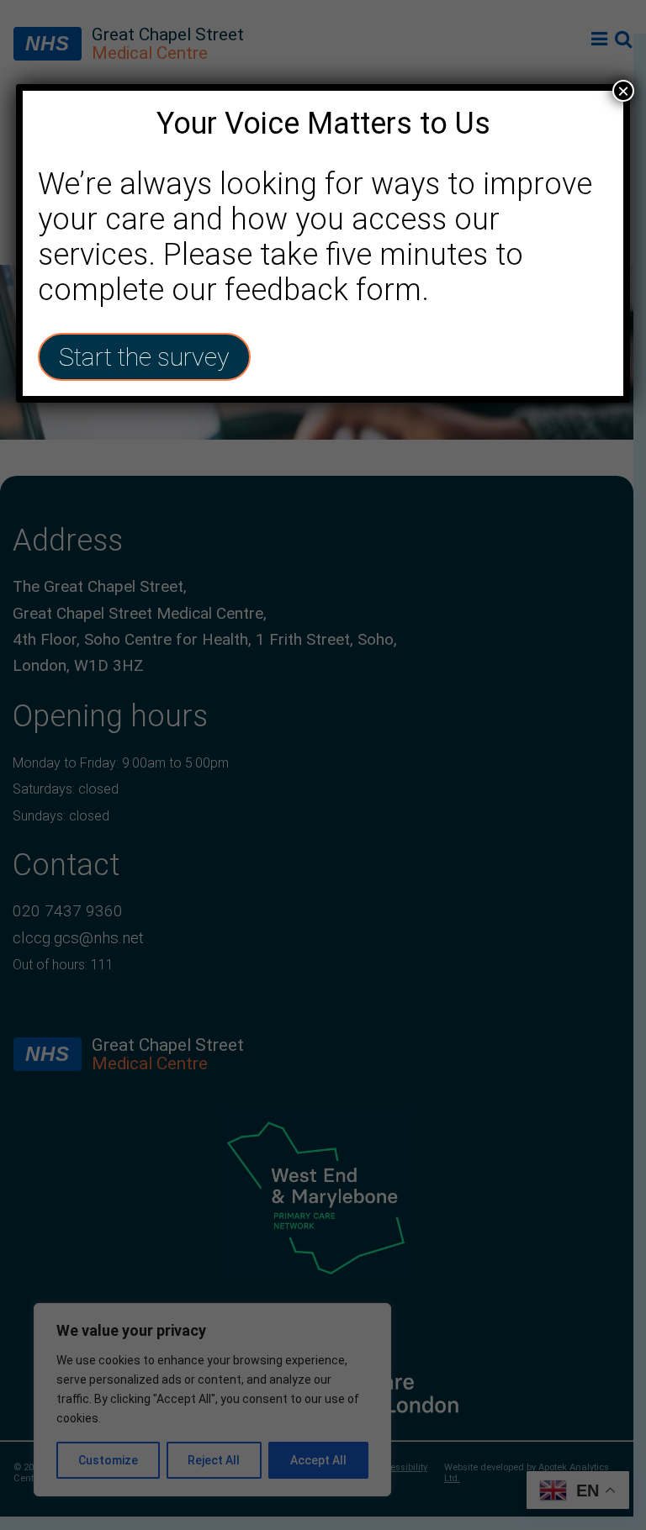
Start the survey (144, 357)
